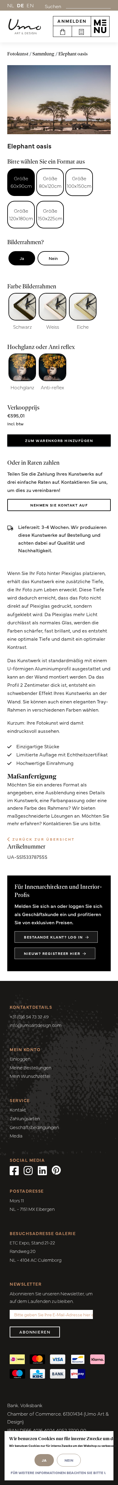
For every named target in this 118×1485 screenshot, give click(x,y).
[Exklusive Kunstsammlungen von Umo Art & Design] (24, 27)
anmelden (72, 21)
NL (11, 5)
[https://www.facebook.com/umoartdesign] (14, 1169)
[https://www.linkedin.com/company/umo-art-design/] (42, 1169)
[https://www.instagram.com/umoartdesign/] (28, 1169)
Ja (22, 258)
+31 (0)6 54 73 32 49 (29, 1016)
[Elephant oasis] (59, 99)
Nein (53, 258)
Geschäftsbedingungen (34, 1127)
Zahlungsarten (25, 1118)
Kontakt (18, 1109)
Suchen (53, 6)
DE (21, 5)
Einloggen (20, 1058)
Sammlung (43, 54)
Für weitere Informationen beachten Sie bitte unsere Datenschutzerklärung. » (58, 1472)
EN (30, 5)
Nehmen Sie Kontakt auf (59, 505)
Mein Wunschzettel (30, 1076)
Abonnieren (34, 1332)
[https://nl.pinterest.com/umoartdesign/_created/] (56, 1169)
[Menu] (100, 26)
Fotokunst (17, 54)
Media (16, 1135)
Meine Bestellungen (30, 1067)
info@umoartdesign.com (35, 1025)
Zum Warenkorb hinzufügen (59, 440)
